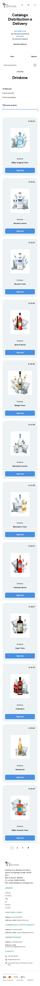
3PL (6, 902)
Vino (12, 56)
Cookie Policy (30, 980)
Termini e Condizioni (8, 980)
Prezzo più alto (8, 93)
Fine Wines (8, 896)
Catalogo (8, 893)
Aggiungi (20, 170)
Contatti (7, 908)
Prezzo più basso (9, 97)
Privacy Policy (20, 980)
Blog (6, 899)
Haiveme (7, 905)
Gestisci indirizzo (20, 44)
